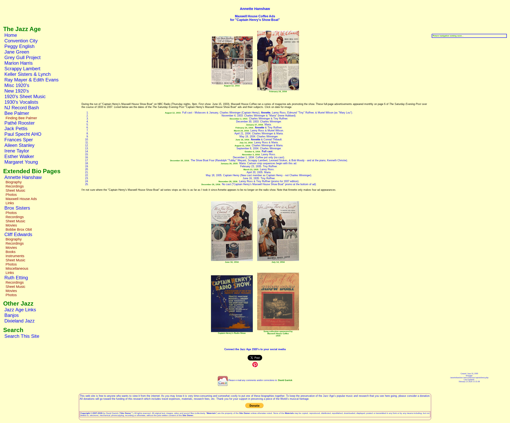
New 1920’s (16, 91)
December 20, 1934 (179, 160)
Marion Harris (18, 63)
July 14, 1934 (246, 143)
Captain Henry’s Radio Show (232, 333)
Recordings (15, 186)
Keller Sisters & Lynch (27, 74)
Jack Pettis (15, 128)
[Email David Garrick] (223, 380)
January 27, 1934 (254, 125)
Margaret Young (21, 162)
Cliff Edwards (18, 234)
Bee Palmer (16, 113)
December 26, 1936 (210, 184)
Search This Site (21, 336)
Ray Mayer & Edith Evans (31, 79)
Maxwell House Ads (21, 199)
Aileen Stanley (19, 145)
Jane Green (16, 52)
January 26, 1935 (229, 163)
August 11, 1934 (242, 146)
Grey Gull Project (22, 57)
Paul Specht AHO (22, 134)
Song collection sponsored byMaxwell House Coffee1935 (278, 333)
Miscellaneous (17, 269)
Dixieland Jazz (19, 320)
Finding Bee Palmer (21, 118)
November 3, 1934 (251, 154)
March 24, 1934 (241, 131)
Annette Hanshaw (23, 177)
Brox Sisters (17, 208)
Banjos (11, 315)
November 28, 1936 (228, 181)
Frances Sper (18, 139)
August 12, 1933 (232, 86)
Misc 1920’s (16, 85)
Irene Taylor (16, 150)
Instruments (15, 256)
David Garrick (285, 380)
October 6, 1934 (252, 151)
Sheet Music (15, 190)
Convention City (21, 40)
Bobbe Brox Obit (19, 230)
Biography (14, 182)
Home (10, 35)
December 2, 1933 (238, 119)
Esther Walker (19, 156)
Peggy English (19, 46)
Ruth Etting (16, 277)
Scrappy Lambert (22, 68)
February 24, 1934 (278, 91)
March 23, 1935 (250, 169)
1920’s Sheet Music (25, 96)
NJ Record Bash (21, 107)
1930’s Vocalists (21, 102)
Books (11, 252)
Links (10, 203)
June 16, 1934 (242, 140)
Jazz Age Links (20, 309)
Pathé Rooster (19, 123)
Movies (11, 225)
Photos (11, 195)
